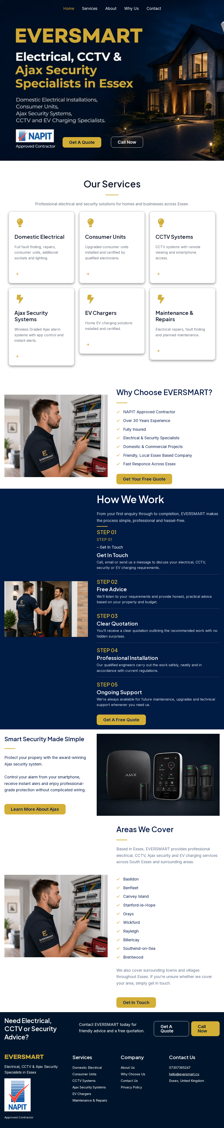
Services (89, 8)
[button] (82, 142)
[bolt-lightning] (19, 299)
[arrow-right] (17, 274)
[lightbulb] (19, 222)
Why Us (131, 8)
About (110, 8)
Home (68, 8)
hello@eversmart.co (184, 1074)
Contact (154, 8)
